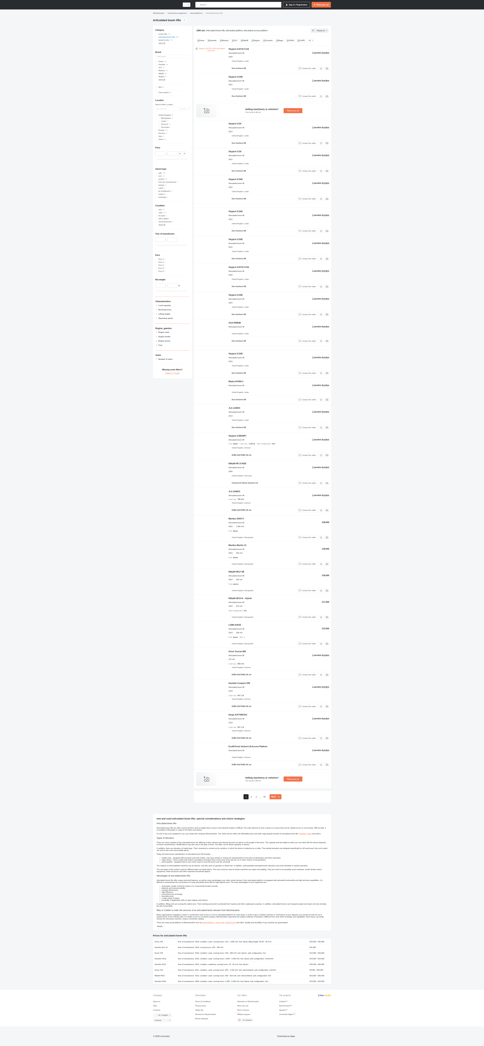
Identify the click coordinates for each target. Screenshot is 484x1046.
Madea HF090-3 (236, 381)
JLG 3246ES (234, 491)
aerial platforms (208, 923)
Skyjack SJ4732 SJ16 (239, 49)
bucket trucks (230, 923)
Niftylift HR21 (160, 976)
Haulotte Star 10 (161, 947)
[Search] (197, 4)
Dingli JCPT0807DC (238, 715)
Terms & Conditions (203, 1001)
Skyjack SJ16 (235, 124)
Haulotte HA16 (160, 959)
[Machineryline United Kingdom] (166, 5)
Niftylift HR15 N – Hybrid (240, 598)
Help (155, 1006)
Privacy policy (200, 1006)
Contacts (156, 1010)
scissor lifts (220, 923)
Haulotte (302, 834)
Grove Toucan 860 (237, 651)
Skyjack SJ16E (236, 77)
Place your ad (293, 111)
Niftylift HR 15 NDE (237, 463)
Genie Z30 (159, 953)
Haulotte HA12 (160, 964)
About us (156, 1001)
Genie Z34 (159, 970)
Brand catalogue (201, 1019)
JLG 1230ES (234, 408)
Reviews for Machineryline (205, 1014)
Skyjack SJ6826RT (237, 436)
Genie (309, 834)
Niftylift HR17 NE (236, 572)
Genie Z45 (159, 942)
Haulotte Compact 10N (239, 683)
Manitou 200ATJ (236, 519)
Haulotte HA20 (160, 981)
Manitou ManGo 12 (237, 545)
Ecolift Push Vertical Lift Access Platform (248, 746)
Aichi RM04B (235, 323)
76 (264, 797)
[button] (321, 68)
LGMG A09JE (235, 625)
